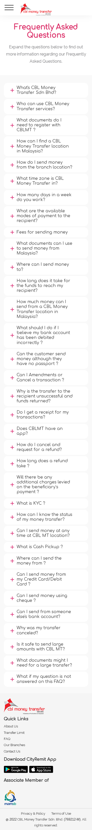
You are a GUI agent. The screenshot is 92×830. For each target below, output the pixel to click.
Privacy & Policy (33, 813)
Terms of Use (61, 813)
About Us (11, 726)
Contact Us (12, 751)
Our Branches (14, 745)
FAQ (7, 739)
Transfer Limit (14, 733)
